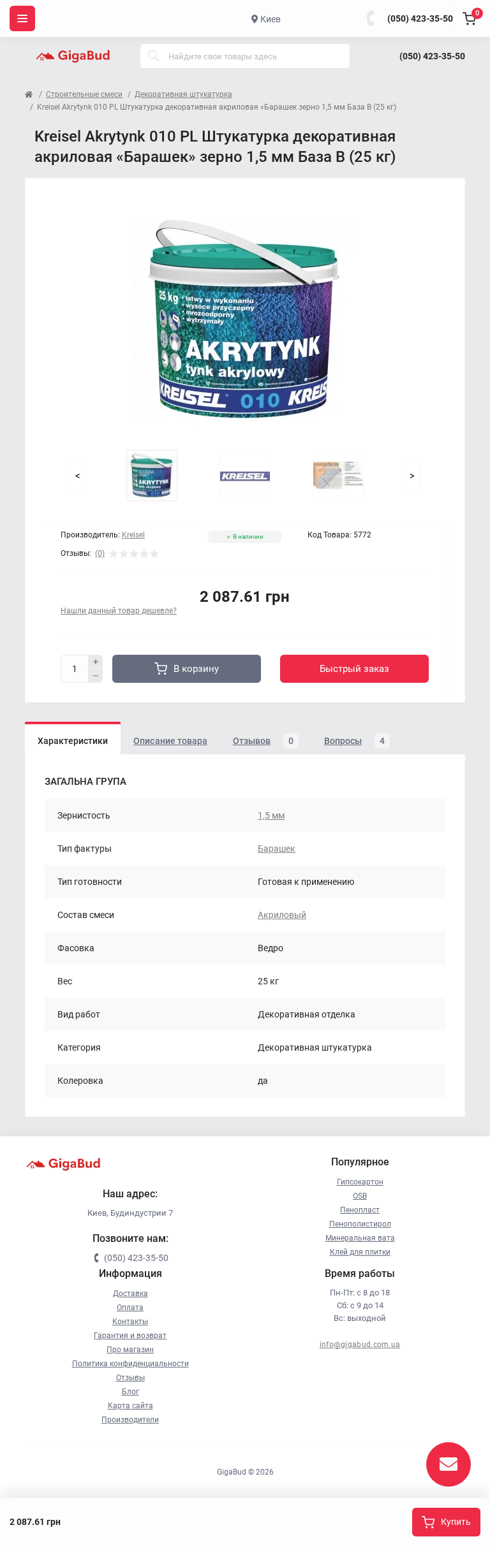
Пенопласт (360, 1210)
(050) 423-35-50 (420, 18)
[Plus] (96, 662)
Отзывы (130, 1377)
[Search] (154, 56)
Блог (130, 1391)
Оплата (130, 1307)
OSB (360, 1196)
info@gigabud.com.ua (360, 1344)
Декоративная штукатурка (183, 94)
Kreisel (133, 534)
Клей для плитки (360, 1252)
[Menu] (22, 18)
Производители (130, 1419)
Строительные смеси (84, 94)
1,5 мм (271, 815)
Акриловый (282, 915)
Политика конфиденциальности (130, 1363)
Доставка (130, 1293)
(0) (100, 553)
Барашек (276, 848)
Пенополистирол (360, 1224)
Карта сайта (130, 1405)
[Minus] (96, 676)
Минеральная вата (360, 1238)
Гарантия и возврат (130, 1335)
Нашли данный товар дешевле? (119, 610)
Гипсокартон (360, 1182)
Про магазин (130, 1349)
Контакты (130, 1321)
